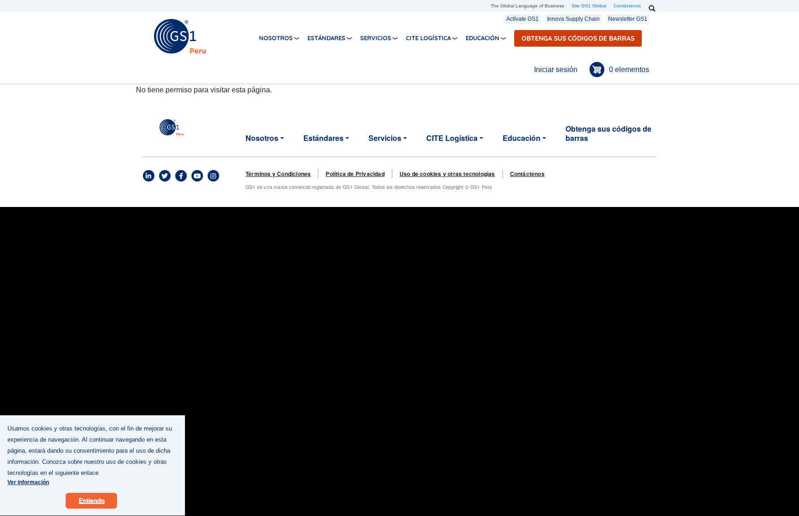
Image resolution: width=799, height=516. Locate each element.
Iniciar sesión (556, 69)
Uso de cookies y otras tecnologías (447, 174)
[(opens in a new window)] (148, 176)
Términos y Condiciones (278, 174)
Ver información (28, 482)
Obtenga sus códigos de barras (578, 38)
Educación (482, 38)
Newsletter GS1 (627, 19)
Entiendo (91, 500)
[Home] (180, 36)
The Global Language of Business (527, 5)
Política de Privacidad (355, 174)
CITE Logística (428, 38)
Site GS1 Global (589, 5)
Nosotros (276, 38)
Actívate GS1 (522, 19)
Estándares (326, 38)
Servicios (375, 38)
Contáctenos (627, 5)
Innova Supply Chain (573, 19)
